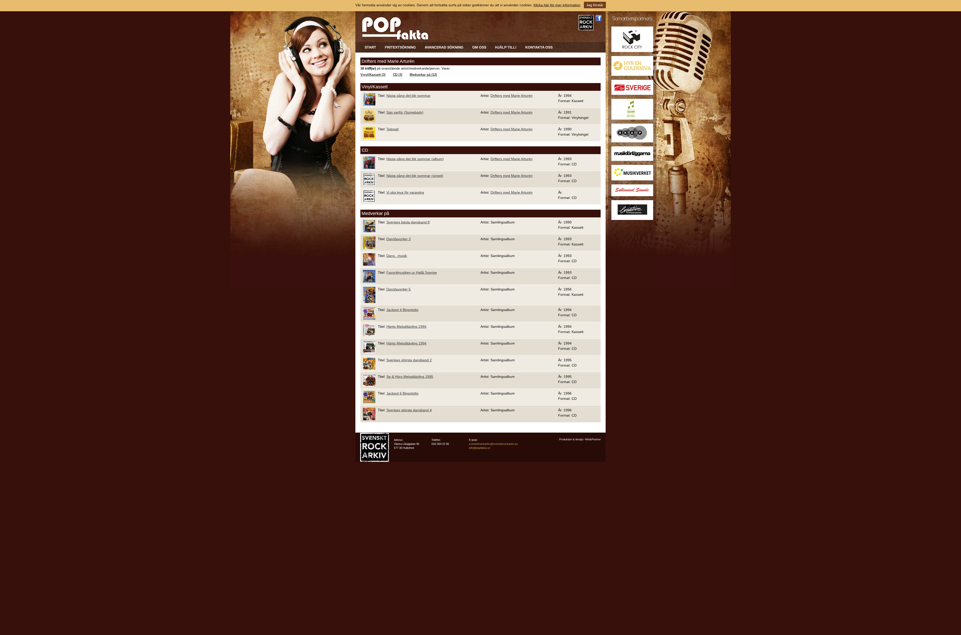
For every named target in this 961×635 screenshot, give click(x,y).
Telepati (392, 129)
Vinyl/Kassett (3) (372, 75)
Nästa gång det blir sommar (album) (415, 159)
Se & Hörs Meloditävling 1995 (409, 377)
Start (370, 47)
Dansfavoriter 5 (398, 289)
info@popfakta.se (479, 447)
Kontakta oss (539, 47)
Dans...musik (396, 256)
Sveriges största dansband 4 (409, 410)
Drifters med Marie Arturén (512, 96)
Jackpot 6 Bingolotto (402, 393)
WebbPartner (593, 439)
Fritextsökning (400, 47)
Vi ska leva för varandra (405, 192)
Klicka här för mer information (557, 5)
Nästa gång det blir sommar (408, 96)
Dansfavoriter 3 (398, 239)
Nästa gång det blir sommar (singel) (414, 176)
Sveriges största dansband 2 (409, 360)
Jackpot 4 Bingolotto (402, 310)
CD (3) (397, 75)
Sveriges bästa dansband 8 (408, 222)
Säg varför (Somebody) (404, 112)
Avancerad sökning (444, 47)
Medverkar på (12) (423, 75)
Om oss (479, 47)
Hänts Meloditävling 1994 (406, 327)
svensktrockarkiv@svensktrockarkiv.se (493, 443)
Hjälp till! (506, 47)
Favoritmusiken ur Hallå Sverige (411, 272)
